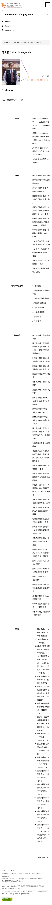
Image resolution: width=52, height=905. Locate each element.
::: (2, 11)
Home (6, 42)
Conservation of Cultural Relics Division (26, 42)
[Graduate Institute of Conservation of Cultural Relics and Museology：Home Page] (11, 5)
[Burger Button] (47, 4)
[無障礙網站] (7, 899)
